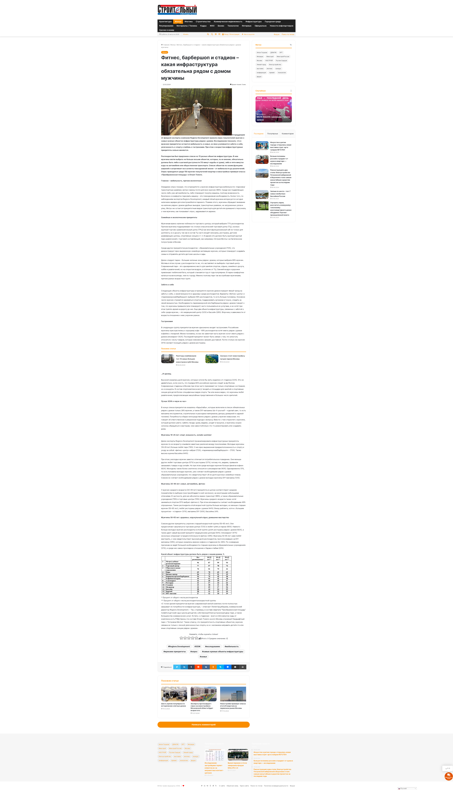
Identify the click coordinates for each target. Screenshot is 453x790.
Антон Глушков (262, 52)
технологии (282, 72)
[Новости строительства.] (177, 10)
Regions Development (179, 646)
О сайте (222, 786)
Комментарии (288, 133)
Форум (276, 34)
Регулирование (166, 26)
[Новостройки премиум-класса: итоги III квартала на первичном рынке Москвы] (233, 694)
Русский (403, 788)
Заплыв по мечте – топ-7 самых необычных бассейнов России (280, 193)
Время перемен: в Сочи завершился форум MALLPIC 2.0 (237, 765)
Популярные (272, 133)
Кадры (203, 26)
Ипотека (189, 21)
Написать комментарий (204, 724)
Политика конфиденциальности (276, 786)
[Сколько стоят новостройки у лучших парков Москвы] (211, 358)
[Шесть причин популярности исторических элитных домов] (174, 694)
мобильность (232, 646)
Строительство (203, 21)
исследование (213, 646)
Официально (261, 26)
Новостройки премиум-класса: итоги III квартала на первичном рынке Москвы (233, 706)
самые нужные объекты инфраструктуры (223, 651)
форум (259, 76)
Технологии (233, 26)
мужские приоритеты (175, 651)
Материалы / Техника (187, 26)
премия (272, 72)
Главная (166, 45)
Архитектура (165, 21)
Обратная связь (232, 786)
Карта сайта (244, 786)
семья (204, 656)
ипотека (269, 68)
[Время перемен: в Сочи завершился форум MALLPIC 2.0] (238, 755)
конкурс (278, 68)
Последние (259, 133)
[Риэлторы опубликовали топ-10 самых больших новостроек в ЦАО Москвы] (167, 358)
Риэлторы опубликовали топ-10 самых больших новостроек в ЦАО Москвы (187, 359)
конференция (261, 72)
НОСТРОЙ (269, 60)
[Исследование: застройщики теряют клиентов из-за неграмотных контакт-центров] (215, 755)
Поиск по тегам (288, 34)
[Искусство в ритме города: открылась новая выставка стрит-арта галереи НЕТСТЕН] (262, 145)
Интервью (246, 26)
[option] (274, 109)
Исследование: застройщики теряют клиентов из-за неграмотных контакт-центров (214, 768)
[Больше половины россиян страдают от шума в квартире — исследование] (262, 159)
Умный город (261, 64)
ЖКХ (212, 26)
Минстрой (269, 56)
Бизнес (221, 26)
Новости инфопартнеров (281, 26)
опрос (194, 651)
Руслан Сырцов (281, 60)
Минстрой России (283, 56)
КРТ (281, 52)
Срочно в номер (166, 30)
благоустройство (275, 64)
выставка (260, 68)
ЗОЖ (198, 646)
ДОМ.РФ (273, 52)
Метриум (260, 56)
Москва (259, 60)
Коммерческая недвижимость (228, 21)
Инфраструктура (254, 21)
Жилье (178, 21)
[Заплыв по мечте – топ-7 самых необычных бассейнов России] (262, 194)
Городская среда (273, 21)
